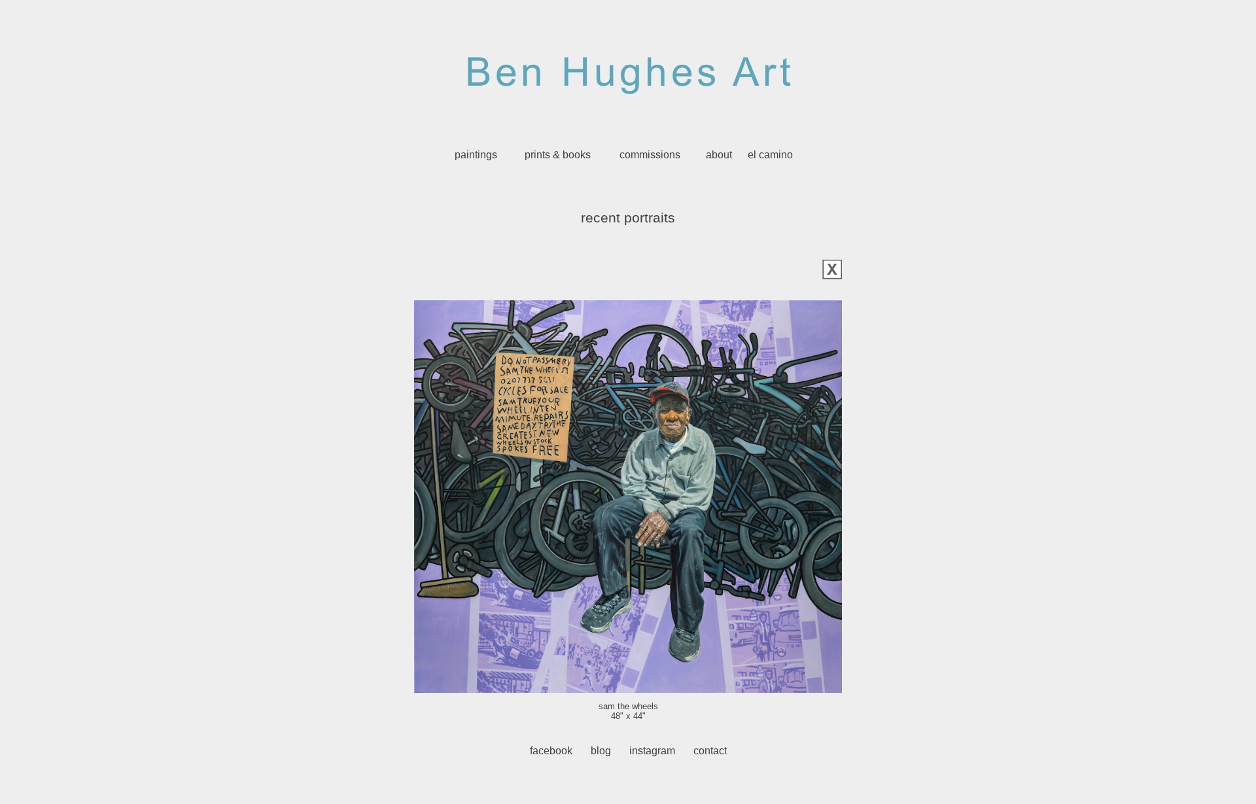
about (719, 154)
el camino (770, 154)
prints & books (558, 154)
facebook (551, 750)
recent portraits (628, 218)
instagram (652, 750)
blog (601, 750)
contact (710, 750)
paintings (476, 154)
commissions (649, 154)
